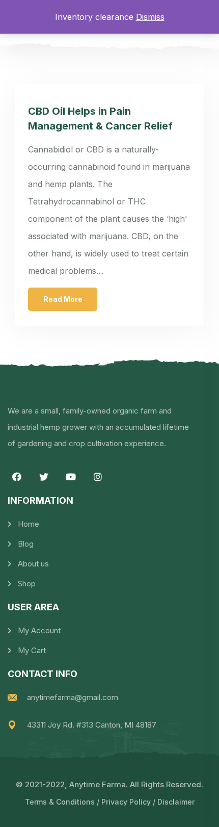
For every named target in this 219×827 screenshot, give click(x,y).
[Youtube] (71, 477)
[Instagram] (98, 477)
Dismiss (150, 17)
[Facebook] (17, 477)
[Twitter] (44, 477)
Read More (63, 299)
